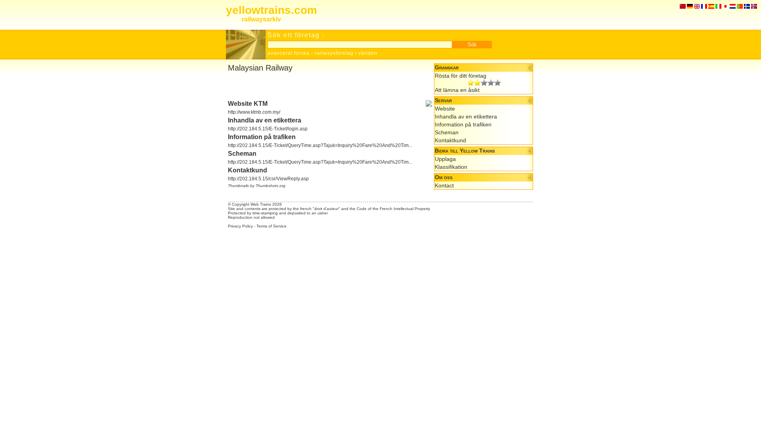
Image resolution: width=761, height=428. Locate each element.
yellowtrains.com (271, 10)
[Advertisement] (320, 86)
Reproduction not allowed (251, 217)
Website (445, 108)
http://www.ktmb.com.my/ (254, 112)
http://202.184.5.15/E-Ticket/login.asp (268, 129)
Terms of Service (271, 226)
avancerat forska (289, 53)
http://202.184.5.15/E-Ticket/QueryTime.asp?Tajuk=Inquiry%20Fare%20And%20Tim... (320, 145)
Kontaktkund (450, 140)
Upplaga (445, 159)
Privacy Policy (240, 226)
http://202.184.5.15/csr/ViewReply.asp (268, 179)
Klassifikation (451, 167)
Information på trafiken (463, 124)
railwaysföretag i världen (346, 53)
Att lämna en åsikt (457, 90)
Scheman (447, 132)
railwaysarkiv (261, 19)
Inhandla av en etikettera (466, 116)
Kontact (444, 185)
